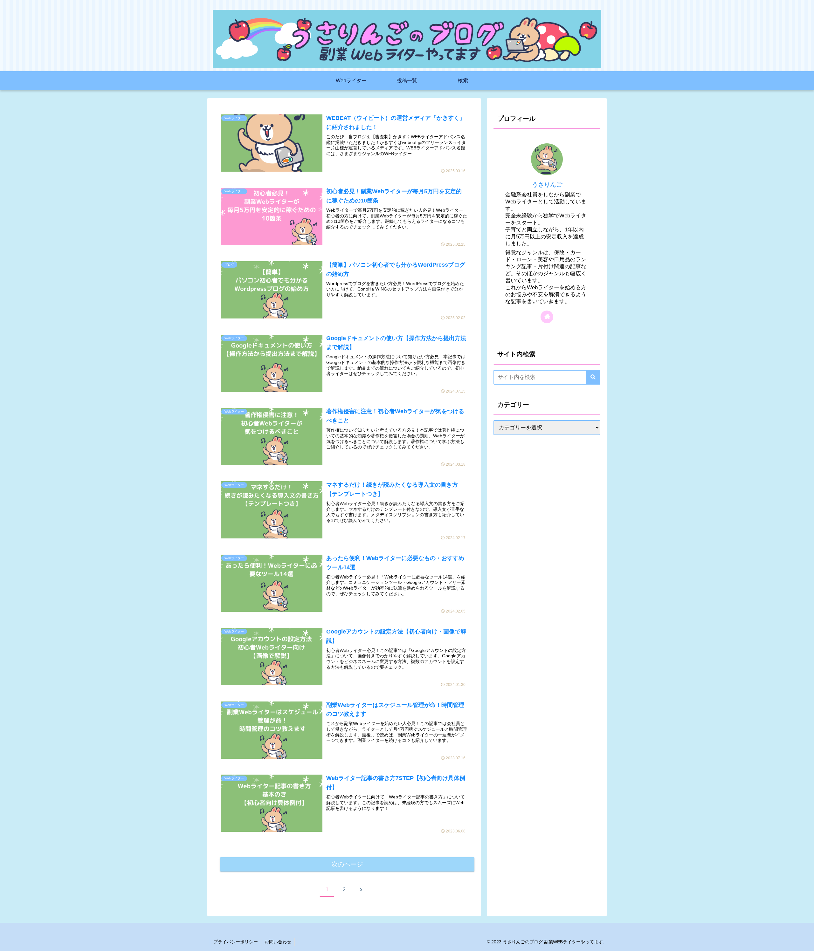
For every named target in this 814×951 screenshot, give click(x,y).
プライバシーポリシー (235, 941)
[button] (593, 377)
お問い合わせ (278, 941)
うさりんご (547, 184)
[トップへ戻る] (804, 941)
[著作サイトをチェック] (547, 317)
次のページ (347, 864)
